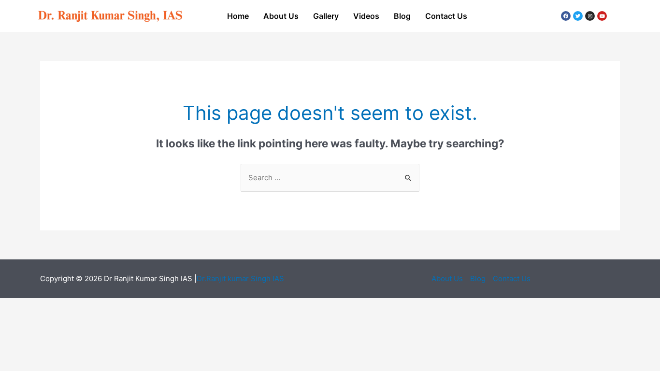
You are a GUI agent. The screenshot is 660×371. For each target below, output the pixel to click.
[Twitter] (578, 16)
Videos (366, 16)
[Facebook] (566, 16)
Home (238, 16)
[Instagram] (590, 16)
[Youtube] (602, 16)
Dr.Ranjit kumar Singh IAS (240, 278)
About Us (281, 16)
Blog (402, 16)
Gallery (326, 16)
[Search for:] (330, 177)
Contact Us (446, 16)
